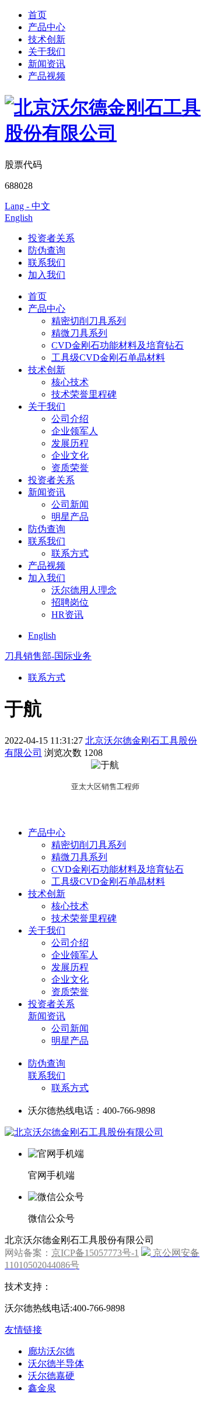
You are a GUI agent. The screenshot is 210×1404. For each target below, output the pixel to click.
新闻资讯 (46, 64)
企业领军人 (74, 431)
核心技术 (70, 382)
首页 (37, 15)
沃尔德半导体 (56, 1363)
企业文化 (70, 455)
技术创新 (46, 39)
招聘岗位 (70, 602)
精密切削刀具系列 (88, 321)
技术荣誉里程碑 (84, 394)
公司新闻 (70, 504)
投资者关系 (51, 238)
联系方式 (70, 553)
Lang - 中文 (27, 206)
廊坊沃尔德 (51, 1351)
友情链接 (23, 1330)
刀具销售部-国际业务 (48, 656)
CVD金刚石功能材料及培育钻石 (117, 345)
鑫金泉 (42, 1388)
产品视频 (46, 76)
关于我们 (46, 52)
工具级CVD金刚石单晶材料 (108, 358)
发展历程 (70, 443)
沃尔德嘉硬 (51, 1376)
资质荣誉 (70, 468)
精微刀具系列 (79, 333)
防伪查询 (46, 250)
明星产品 (70, 517)
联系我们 (46, 263)
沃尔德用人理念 (84, 590)
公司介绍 (70, 419)
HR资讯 (67, 615)
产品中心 (46, 27)
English (19, 218)
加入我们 (46, 275)
